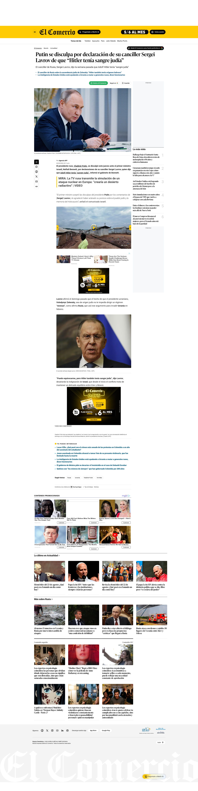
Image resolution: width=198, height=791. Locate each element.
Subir (159, 742)
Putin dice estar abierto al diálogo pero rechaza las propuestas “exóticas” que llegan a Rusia (116, 631)
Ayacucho (95, 41)
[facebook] (42, 730)
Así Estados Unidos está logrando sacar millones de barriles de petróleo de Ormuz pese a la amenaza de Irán (146, 185)
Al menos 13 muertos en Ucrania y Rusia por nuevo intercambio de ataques (48, 631)
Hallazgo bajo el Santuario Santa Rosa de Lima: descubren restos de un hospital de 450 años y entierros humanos (146, 158)
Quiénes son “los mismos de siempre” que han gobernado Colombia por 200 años (90, 469)
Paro (102, 41)
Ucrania (77, 478)
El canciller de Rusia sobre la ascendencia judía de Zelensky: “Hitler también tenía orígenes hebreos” (80, 72)
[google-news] (67, 730)
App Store (93, 730)
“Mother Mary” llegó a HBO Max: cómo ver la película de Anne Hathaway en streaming (82, 671)
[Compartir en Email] (36, 181)
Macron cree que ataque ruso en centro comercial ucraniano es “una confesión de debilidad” (82, 631)
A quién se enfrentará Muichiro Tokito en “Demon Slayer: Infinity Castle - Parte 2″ (48, 710)
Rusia (69, 478)
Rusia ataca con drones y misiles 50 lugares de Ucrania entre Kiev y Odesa (151, 631)
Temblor (88, 41)
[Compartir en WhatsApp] (36, 166)
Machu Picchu (122, 41)
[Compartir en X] (36, 176)
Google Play (106, 730)
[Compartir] (36, 162)
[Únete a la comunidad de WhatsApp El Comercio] (98, 83)
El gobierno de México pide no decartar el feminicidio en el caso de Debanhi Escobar (92, 465)
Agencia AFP (63, 160)
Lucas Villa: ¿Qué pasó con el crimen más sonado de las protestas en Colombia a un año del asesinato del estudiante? (93, 448)
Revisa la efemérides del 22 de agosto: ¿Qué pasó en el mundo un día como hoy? (117, 587)
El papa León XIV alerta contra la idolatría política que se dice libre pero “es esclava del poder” (150, 587)
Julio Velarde (111, 41)
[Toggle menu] (34, 32)
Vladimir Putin (88, 478)
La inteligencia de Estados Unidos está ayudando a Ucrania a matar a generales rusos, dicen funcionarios (81, 75)
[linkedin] (62, 730)
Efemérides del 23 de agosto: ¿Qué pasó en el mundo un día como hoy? (49, 587)
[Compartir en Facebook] (36, 171)
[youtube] (57, 730)
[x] (47, 730)
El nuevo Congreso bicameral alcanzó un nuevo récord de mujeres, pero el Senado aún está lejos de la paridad (146, 220)
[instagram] (52, 730)
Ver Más (99, 478)
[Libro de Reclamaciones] (161, 730)
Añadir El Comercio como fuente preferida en (145, 48)
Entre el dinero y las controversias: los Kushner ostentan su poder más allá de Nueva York (146, 207)
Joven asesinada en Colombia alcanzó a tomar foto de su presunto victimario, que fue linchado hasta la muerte (92, 454)
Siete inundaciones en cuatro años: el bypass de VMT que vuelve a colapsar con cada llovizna (146, 197)
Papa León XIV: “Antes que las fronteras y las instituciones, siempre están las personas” (81, 587)
